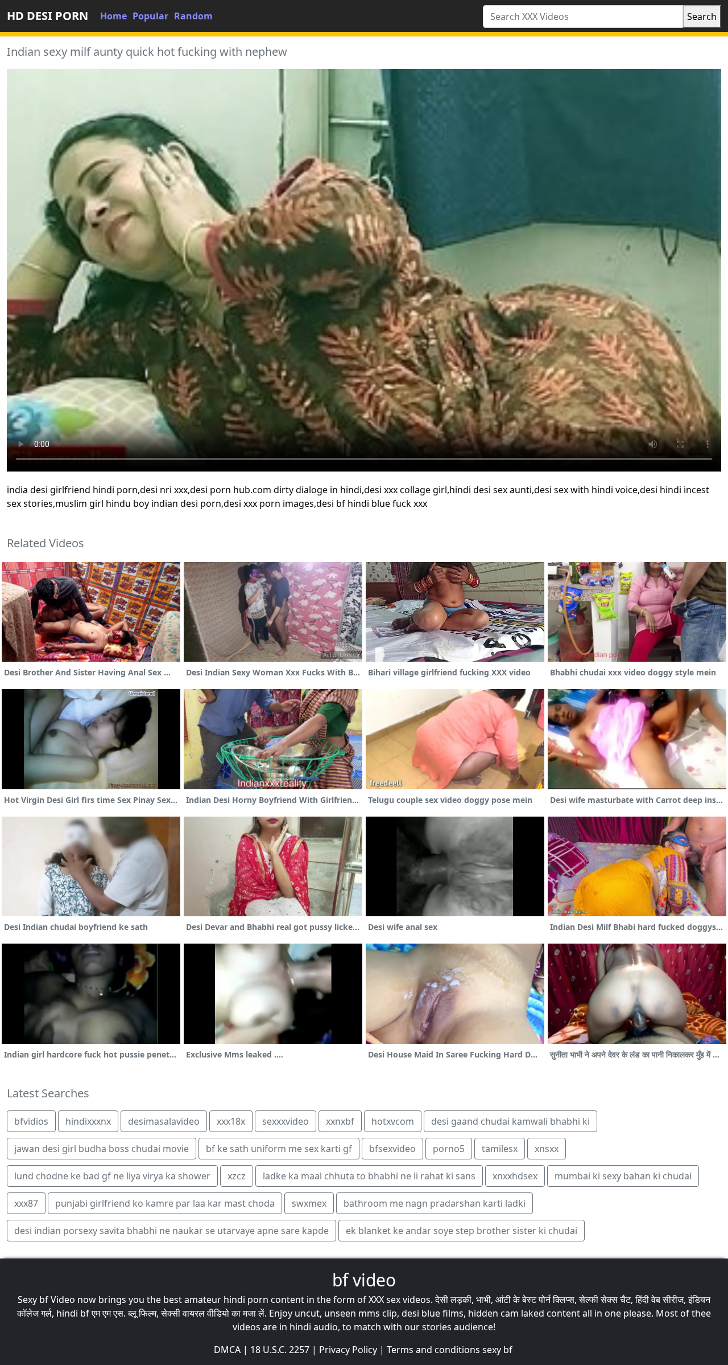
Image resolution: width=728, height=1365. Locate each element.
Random (193, 16)
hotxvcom (392, 1121)
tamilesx (500, 1148)
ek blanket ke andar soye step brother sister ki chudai (461, 1230)
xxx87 (26, 1203)
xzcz (237, 1176)
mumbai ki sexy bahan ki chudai (623, 1176)
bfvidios (31, 1121)
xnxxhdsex (515, 1176)
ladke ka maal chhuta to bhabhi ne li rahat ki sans (369, 1176)
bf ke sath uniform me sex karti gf (279, 1148)
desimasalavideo (164, 1121)
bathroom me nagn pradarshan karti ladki (435, 1203)
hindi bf (72, 1313)
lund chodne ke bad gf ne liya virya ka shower (112, 1176)
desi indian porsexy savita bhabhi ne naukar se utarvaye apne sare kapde (171, 1230)
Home (113, 16)
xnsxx (547, 1148)
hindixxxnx (88, 1121)
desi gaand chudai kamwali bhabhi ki (510, 1121)
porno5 (449, 1148)
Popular (150, 16)
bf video (364, 1280)
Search (702, 16)
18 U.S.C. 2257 (279, 1349)
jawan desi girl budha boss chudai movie (101, 1148)
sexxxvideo (285, 1121)
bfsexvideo (392, 1148)
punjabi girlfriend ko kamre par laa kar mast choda (165, 1203)
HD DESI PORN (47, 15)
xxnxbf (340, 1121)
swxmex (309, 1203)
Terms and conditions (433, 1349)
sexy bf (497, 1349)
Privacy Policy (348, 1349)
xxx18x (231, 1121)
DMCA (227, 1349)
